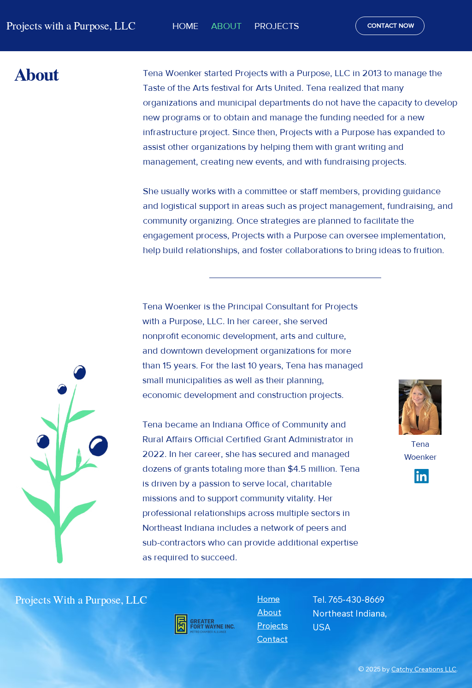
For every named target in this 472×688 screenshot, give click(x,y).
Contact (272, 639)
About (269, 612)
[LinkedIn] (421, 476)
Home (268, 598)
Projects (272, 625)
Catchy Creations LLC (423, 669)
